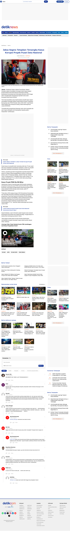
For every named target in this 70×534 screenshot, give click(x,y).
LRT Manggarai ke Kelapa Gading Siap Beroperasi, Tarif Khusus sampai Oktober (5, 333)
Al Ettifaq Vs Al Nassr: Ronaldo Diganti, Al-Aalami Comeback (7, 298)
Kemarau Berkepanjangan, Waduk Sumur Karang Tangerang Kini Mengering (63, 186)
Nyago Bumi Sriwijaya (33, 35)
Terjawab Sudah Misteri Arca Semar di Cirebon (18, 348)
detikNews (3, 45)
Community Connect (41, 525)
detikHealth (29, 508)
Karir (49, 508)
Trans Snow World (40, 513)
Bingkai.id (38, 517)
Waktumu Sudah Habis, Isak (23, 297)
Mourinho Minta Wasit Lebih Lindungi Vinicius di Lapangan (40, 332)
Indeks (66, 32)
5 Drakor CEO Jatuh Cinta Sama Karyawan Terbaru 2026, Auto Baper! (38, 314)
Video (62, 32)
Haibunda (61, 508)
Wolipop (29, 510)
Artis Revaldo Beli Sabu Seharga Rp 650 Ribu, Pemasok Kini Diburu (59, 139)
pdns (8, 252)
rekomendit (39, 523)
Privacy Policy (51, 515)
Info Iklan (50, 513)
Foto (59, 32)
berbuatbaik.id (39, 505)
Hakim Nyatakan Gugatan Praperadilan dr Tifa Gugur (59, 374)
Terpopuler (10, 35)
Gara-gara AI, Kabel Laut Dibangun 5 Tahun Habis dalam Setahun (5, 349)
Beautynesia (62, 510)
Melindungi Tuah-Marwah (45, 35)
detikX (33, 32)
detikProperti (21, 518)
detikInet (21, 510)
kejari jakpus (22, 252)
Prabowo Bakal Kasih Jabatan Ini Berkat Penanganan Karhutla (64, 299)
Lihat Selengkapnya (57, 153)
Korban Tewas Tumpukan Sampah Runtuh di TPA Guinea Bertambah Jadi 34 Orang (59, 148)
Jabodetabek (16, 32)
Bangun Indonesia (56, 35)
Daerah (16, 35)
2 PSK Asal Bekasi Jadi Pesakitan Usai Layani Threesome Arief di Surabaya (23, 314)
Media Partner (51, 512)
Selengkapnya (42, 284)
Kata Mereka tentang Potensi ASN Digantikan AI (59, 143)
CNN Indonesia (62, 505)
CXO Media (62, 513)
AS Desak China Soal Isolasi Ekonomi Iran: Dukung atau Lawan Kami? (59, 379)
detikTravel (29, 505)
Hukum (29, 32)
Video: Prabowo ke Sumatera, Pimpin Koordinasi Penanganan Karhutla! (63, 315)
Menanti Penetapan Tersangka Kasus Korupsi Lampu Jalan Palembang (34, 271)
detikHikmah (29, 517)
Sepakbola (21, 515)
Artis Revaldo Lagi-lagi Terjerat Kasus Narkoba (58, 130)
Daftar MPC (60, 1)
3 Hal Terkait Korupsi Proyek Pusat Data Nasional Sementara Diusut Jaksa (16, 209)
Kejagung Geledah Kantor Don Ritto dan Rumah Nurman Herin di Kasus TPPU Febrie (34, 266)
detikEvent (39, 510)
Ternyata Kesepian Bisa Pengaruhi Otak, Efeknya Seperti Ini (29, 332)
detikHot (21, 512)
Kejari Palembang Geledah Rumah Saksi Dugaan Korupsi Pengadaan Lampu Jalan (33, 275)
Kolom (37, 32)
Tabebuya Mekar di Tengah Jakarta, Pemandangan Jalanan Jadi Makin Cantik (51, 186)
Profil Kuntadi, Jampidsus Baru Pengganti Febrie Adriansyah (10, 266)
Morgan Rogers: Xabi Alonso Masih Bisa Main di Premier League (38, 298)
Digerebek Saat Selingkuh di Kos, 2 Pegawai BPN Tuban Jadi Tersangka (59, 135)
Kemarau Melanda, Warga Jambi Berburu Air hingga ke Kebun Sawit (63, 171)
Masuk (66, 1)
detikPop (29, 518)
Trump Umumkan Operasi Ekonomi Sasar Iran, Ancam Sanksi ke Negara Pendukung (59, 384)
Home (6, 32)
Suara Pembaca (23, 35)
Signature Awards (40, 512)
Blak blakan (42, 32)
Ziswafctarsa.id (40, 518)
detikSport (21, 513)
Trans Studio (39, 515)
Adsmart (4, 35)
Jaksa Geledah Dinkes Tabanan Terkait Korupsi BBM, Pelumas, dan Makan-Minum (11, 279)
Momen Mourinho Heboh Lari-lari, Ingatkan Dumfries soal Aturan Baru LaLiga (8, 314)
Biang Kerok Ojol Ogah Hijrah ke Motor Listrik (17, 332)
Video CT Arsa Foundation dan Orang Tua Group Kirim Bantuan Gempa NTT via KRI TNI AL (51, 315)
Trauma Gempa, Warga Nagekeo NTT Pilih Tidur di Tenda (52, 171)
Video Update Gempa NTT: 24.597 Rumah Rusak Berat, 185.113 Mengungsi (52, 300)
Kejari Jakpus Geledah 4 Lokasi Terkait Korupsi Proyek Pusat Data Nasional (17, 162)
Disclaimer (50, 517)
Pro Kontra (48, 32)
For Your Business (40, 522)
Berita (10, 32)
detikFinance (21, 508)
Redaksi (49, 505)
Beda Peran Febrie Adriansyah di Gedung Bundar (10, 271)
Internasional (23, 32)
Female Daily (62, 512)
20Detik (28, 513)
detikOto (21, 517)
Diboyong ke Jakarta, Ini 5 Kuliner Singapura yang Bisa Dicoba (29, 349)
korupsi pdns (14, 252)
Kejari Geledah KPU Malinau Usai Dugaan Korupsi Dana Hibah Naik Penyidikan (10, 275)
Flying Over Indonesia (41, 520)
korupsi (4, 252)
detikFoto (29, 515)
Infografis (54, 32)
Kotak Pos (50, 510)
